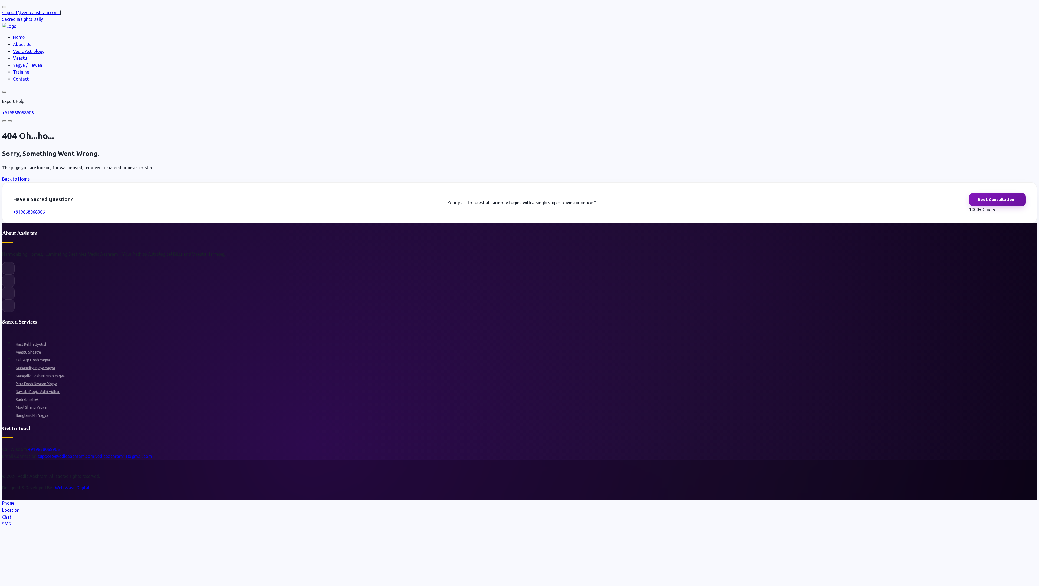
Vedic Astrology (28, 51)
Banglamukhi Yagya (32, 415)
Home (19, 37)
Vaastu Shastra (28, 352)
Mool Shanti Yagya (31, 407)
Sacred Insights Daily (22, 19)
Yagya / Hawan (27, 65)
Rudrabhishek (27, 399)
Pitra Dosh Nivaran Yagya (36, 384)
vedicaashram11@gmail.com (123, 456)
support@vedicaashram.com (66, 456)
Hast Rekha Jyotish (31, 344)
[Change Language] (4, 7)
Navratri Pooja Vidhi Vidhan (38, 391)
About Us (22, 44)
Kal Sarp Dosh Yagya (33, 360)
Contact (21, 78)
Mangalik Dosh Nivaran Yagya (40, 376)
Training (21, 71)
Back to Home (16, 179)
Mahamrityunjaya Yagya (35, 368)
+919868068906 (18, 112)
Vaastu (20, 58)
